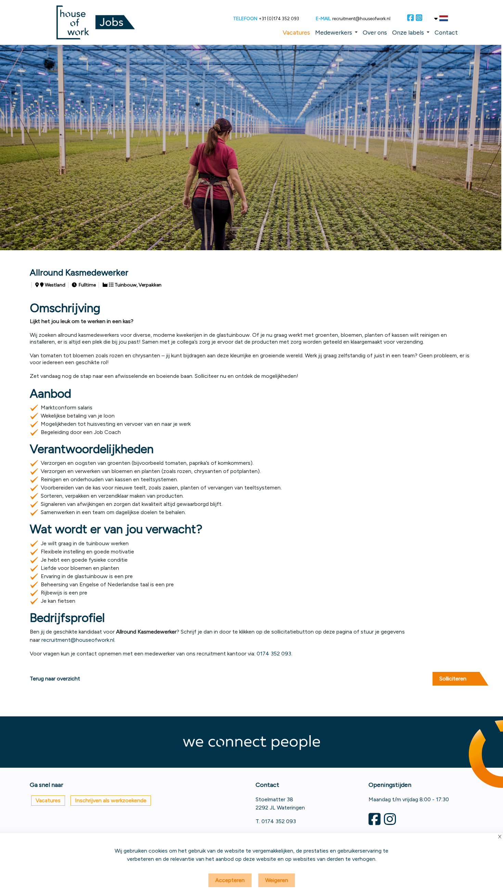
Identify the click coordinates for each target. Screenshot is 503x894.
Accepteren (230, 880)
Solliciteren (452, 678)
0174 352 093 (274, 653)
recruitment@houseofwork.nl (361, 18)
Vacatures (296, 32)
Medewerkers (333, 32)
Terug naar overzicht (55, 678)
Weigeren (276, 880)
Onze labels (408, 32)
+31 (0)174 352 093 (279, 18)
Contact (446, 32)
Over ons (375, 32)
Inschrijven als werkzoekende (110, 800)
